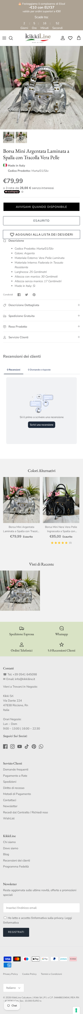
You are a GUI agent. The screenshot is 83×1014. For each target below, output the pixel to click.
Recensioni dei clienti (16, 860)
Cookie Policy (29, 974)
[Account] (62, 38)
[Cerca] (12, 38)
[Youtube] (19, 746)
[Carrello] (79, 38)
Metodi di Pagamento (17, 794)
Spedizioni (9, 782)
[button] (41, 206)
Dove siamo (10, 848)
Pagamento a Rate (15, 776)
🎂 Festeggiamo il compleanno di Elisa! (41, 6)
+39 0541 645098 (25, 674)
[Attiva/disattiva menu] (4, 38)
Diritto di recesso (13, 788)
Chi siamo (9, 842)
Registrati (16, 932)
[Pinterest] (34, 746)
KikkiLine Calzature (21, 997)
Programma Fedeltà (16, 866)
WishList (8, 818)
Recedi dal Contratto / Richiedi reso (25, 812)
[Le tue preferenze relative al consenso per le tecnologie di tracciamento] (76, 1010)
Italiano (11, 988)
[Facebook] (5, 746)
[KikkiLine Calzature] (37, 38)
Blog (6, 854)
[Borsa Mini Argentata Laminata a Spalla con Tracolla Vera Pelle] (21, 500)
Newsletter (10, 806)
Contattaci (9, 800)
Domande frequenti (15, 769)
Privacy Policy (10, 974)
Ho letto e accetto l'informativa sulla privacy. (36, 918)
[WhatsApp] (41, 746)
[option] (41, 87)
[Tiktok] (27, 746)
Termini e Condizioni (51, 974)
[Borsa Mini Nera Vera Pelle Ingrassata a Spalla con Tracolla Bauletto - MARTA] (61, 500)
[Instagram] (12, 746)
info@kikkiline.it (25, 679)
